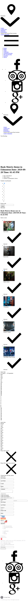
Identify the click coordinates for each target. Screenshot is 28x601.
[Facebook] (17, 69)
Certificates (6, 52)
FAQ (4, 528)
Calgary (2, 34)
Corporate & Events (7, 53)
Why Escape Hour (7, 54)
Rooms (5, 48)
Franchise (5, 55)
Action (5, 50)
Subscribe (3, 548)
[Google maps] (17, 102)
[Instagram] (17, 91)
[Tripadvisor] (17, 80)
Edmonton (6, 34)
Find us (5, 57)
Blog (4, 532)
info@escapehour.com (9, 544)
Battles (5, 49)
